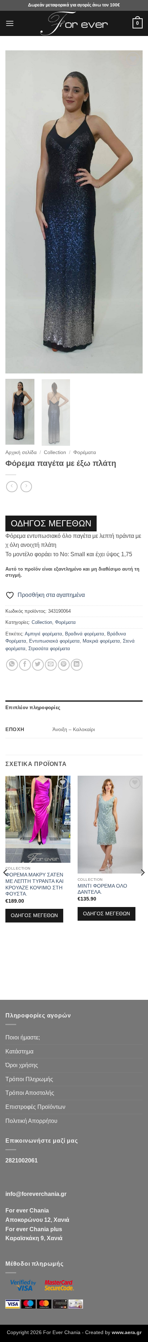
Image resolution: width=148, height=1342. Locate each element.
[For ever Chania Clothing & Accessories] (74, 23)
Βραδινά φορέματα (84, 633)
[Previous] (17, 212)
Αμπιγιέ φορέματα (43, 633)
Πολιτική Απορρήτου (31, 1121)
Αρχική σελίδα (21, 452)
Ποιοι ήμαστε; (22, 1037)
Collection (55, 452)
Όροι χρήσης (21, 1065)
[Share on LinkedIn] (77, 665)
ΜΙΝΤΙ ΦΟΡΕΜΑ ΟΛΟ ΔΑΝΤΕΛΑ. (102, 889)
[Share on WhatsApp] (12, 665)
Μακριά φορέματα (101, 641)
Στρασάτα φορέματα (49, 648)
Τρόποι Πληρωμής (29, 1079)
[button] (9, 23)
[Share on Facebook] (25, 665)
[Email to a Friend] (51, 665)
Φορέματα (84, 452)
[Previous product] (26, 486)
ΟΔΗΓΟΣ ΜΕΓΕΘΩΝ (51, 523)
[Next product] (11, 486)
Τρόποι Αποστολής (29, 1093)
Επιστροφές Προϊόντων (35, 1107)
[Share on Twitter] (38, 665)
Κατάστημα (19, 1051)
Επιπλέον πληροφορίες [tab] (32, 707)
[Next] (130, 212)
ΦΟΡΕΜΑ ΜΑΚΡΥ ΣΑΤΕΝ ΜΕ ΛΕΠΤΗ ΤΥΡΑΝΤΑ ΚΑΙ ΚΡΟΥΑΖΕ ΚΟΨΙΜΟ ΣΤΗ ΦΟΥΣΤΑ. (34, 884)
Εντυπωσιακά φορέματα (54, 641)
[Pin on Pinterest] (64, 665)
